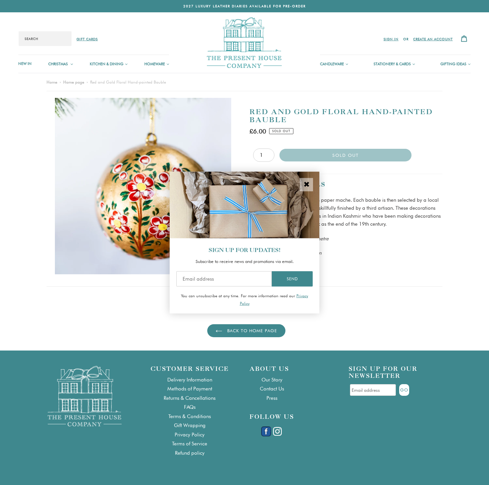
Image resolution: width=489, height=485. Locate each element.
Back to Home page (251, 330)
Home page (73, 82)
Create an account (433, 39)
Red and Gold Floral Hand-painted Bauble (128, 82)
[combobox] (45, 38)
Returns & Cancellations (190, 398)
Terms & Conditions (189, 416)
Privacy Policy (190, 435)
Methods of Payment (189, 389)
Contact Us (272, 389)
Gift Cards (87, 39)
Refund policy (190, 453)
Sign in (391, 39)
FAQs (190, 407)
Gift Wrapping (190, 425)
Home (52, 82)
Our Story (271, 380)
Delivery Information (189, 380)
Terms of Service (189, 444)
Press (271, 398)
